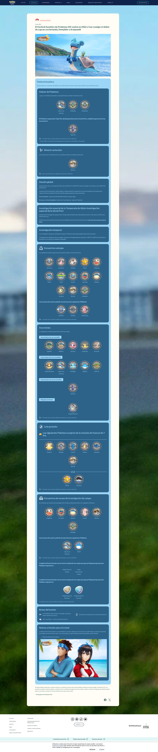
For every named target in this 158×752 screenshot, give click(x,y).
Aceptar (101, 749)
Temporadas (45, 2)
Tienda (109, 2)
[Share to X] (109, 700)
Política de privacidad (79, 739)
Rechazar (92, 749)
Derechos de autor (97, 739)
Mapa (68, 2)
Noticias (33, 2)
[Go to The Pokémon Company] (135, 726)
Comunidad (78, 2)
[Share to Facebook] (105, 700)
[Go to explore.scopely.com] (146, 725)
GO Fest (23, 2)
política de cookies (58, 745)
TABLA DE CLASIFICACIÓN (95, 2)
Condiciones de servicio (59, 739)
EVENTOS (57, 2)
